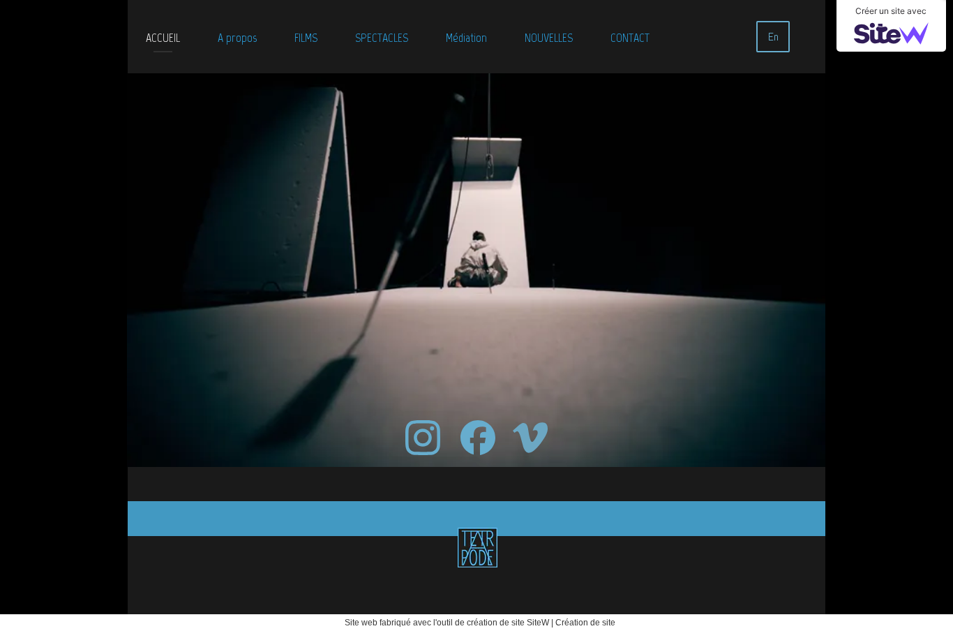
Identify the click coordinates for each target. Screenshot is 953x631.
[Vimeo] (530, 437)
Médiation (466, 37)
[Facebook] (477, 437)
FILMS (305, 37)
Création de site (585, 623)
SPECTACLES (381, 37)
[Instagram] (422, 437)
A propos (237, 37)
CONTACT (630, 37)
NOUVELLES (549, 37)
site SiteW (530, 623)
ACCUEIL (163, 37)
